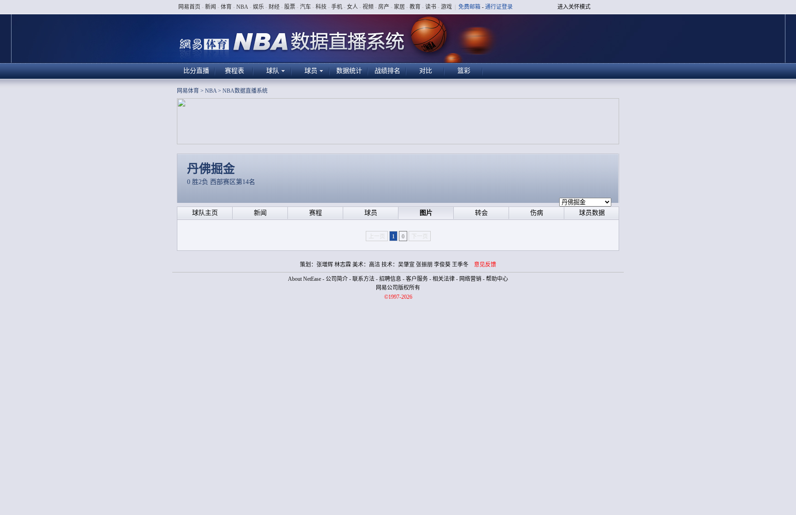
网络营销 (470, 279)
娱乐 (258, 7)
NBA (242, 7)
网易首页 (189, 7)
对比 (425, 70)
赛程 (315, 212)
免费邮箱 (469, 7)
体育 (226, 7)
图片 (426, 212)
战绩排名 (387, 70)
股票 (289, 7)
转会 (481, 212)
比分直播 (196, 70)
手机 (336, 7)
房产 (383, 7)
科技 (321, 7)
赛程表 (234, 70)
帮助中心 (497, 279)
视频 (368, 7)
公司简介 (337, 279)
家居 (399, 7)
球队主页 (205, 212)
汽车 (305, 7)
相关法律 (444, 279)
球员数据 (592, 212)
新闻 (210, 7)
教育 (415, 7)
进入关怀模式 (574, 7)
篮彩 (463, 70)
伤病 (536, 212)
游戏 (446, 7)
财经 (274, 7)
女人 (352, 7)
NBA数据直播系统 (245, 91)
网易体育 (188, 91)
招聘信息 (390, 279)
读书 (430, 7)
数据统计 (349, 70)
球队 (272, 70)
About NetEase (304, 279)
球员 (310, 70)
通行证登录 (499, 7)
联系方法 (363, 279)
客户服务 (417, 279)
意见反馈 (485, 264)
